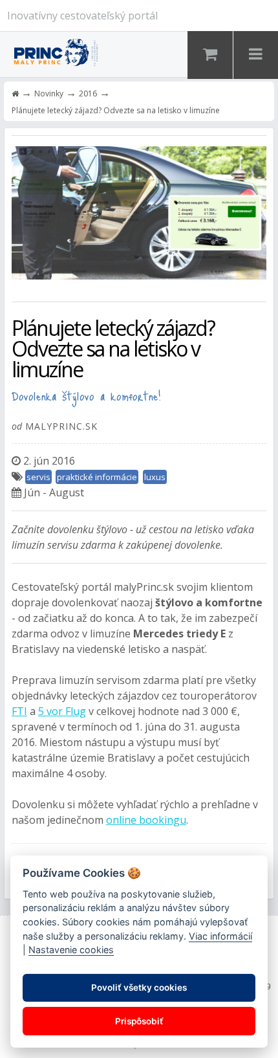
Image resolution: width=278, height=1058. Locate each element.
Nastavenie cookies (71, 949)
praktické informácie (97, 477)
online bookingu (146, 820)
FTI (19, 711)
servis (38, 477)
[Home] (15, 93)
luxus (155, 477)
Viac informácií (220, 936)
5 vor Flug (62, 711)
